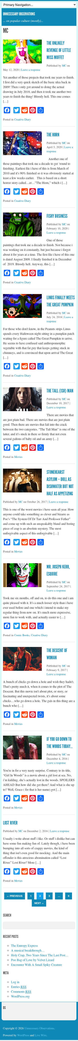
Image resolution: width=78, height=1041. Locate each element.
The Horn (53, 135)
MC (64, 65)
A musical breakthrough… (28, 950)
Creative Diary (22, 119)
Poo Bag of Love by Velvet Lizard (32, 960)
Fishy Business (57, 216)
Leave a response (30, 70)
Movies (18, 457)
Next (39, 903)
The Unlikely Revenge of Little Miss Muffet (59, 50)
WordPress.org (20, 996)
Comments (21, 991)
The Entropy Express (24, 945)
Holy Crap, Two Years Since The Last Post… (39, 955)
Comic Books (21, 635)
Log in (15, 982)
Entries (18, 987)
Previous (14, 896)
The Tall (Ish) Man (60, 391)
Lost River (10, 823)
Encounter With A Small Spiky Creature (36, 964)
